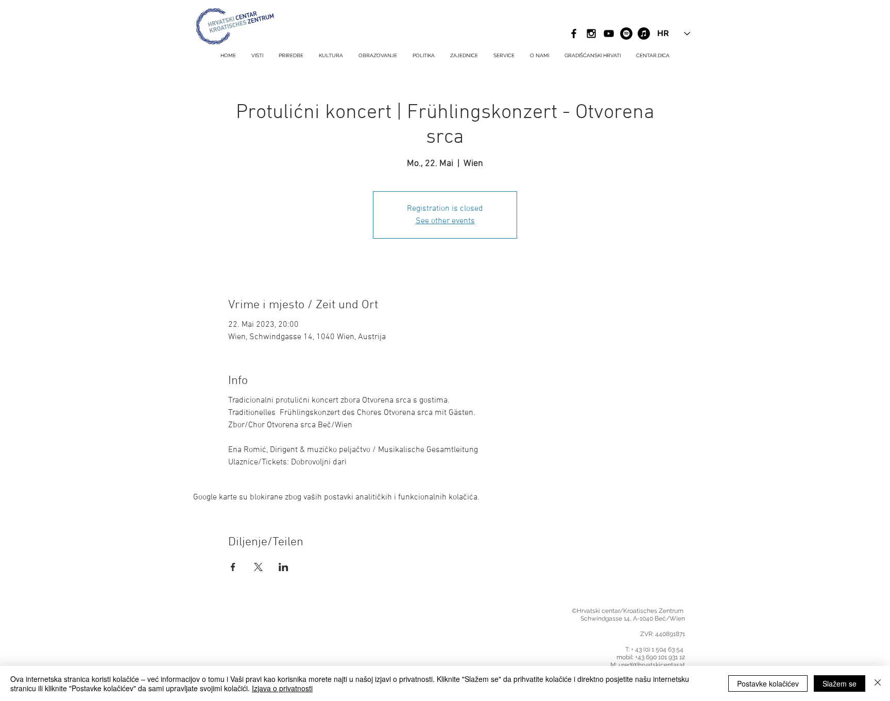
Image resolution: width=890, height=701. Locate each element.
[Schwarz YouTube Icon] (609, 33)
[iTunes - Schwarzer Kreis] (644, 33)
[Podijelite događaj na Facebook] (233, 567)
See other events (445, 221)
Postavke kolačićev (768, 683)
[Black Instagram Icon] (591, 33)
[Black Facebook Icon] (574, 33)
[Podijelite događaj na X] (258, 567)
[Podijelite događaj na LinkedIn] (283, 567)
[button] (504, 55)
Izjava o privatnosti (282, 688)
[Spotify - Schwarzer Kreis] (626, 33)
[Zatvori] (877, 683)
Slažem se (840, 683)
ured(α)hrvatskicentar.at (652, 665)
